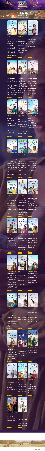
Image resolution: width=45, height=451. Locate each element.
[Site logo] (22, 4)
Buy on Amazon (9, 97)
